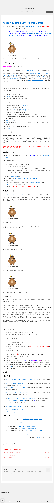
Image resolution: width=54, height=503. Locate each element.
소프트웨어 (6, 449)
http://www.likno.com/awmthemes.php (29, 428)
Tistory (43, 501)
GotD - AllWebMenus (27, 8)
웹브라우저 (29, 77)
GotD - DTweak (7, 457)
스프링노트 (37, 437)
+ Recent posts (5, 492)
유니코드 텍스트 (9, 120)
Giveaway (12, 449)
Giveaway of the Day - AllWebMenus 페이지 (15, 194)
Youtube (15, 501)
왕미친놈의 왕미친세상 (10, 469)
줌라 (45, 77)
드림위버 (11, 78)
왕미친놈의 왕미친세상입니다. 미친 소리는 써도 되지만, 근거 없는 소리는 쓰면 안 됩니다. (23, 471)
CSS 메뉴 (39, 73)
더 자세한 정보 (9, 128)
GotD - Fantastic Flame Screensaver (12, 458)
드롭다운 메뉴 (33, 73)
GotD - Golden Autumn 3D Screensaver (12, 454)
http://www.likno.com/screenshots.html (36, 430)
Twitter (8, 501)
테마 (23, 105)
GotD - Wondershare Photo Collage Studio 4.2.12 (18, 392)
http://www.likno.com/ (25, 422)
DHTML (26, 70)
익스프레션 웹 (17, 78)
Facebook (12, 501)
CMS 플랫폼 (37, 77)
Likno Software (14, 176)
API (29, 80)
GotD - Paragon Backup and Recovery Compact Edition (22, 398)
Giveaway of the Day (34, 182)
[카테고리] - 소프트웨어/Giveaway (14, 409)
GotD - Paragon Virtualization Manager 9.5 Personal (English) (21, 379)
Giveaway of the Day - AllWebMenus (23, 22)
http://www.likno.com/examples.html (23, 132)
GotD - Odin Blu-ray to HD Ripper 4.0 (12, 452)
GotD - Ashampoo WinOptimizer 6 (17, 400)
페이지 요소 (8, 96)
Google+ (19, 501)
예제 (26, 105)
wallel (51, 501)
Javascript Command (37, 80)
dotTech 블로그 (9, 434)
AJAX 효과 (45, 73)
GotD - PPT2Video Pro (9, 455)
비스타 (10, 366)
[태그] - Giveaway (10, 412)
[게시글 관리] (10, 444)
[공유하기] (8, 444)
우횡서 (7, 122)
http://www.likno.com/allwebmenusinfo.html (26, 178)
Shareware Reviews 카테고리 (22, 434)
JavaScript (31, 70)
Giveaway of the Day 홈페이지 (31, 26)
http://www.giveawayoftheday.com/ (32, 419)
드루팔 (42, 77)
